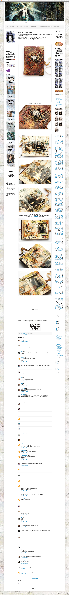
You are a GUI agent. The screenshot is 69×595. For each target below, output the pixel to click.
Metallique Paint (57, 244)
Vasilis (55, 302)
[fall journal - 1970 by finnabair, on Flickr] (35, 229)
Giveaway (56, 203)
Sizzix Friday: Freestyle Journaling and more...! (59, 348)
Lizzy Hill (22, 351)
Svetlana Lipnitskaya (58, 291)
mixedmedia (33, 334)
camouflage (56, 167)
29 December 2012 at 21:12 (24, 514)
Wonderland (57, 309)
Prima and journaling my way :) (59, 341)
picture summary (60, 267)
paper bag (57, 265)
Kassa (62, 221)
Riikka (60, 275)
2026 (56, 315)
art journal (59, 154)
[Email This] (28, 333)
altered (62, 141)
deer (55, 183)
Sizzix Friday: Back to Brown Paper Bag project (59, 339)
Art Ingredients (57, 153)
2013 (56, 330)
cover (60, 176)
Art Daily (59, 151)
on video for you (35, 216)
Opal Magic (59, 263)
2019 (56, 323)
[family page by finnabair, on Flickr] (35, 146)
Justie (21, 529)
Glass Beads (61, 203)
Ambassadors (56, 143)
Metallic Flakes (57, 242)
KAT (21, 417)
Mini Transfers (57, 249)
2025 (56, 316)
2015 (56, 328)
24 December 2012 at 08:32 (24, 465)
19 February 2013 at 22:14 (24, 568)
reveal (57, 274)
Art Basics (60, 150)
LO (62, 231)
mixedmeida (57, 253)
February (57, 368)
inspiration (25, 334)
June (57, 363)
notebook (60, 258)
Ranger (60, 271)
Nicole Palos (56, 258)
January (57, 369)
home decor (59, 209)
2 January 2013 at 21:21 (24, 526)
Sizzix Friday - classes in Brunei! (59, 353)
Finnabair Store (57, 197)
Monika (56, 255)
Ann (21, 364)
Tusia (55, 300)
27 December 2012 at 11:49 (24, 490)
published (58, 270)
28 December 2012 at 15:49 (24, 495)
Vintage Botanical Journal (59, 99)
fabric (60, 191)
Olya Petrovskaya (23, 555)
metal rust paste (59, 241)
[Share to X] (30, 333)
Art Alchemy (60, 149)
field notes (58, 193)
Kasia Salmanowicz (59, 221)
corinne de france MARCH (24, 455)
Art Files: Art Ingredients (53, 24)
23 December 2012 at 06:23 (24, 368)
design (60, 184)
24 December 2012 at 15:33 (24, 471)
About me (10, 24)
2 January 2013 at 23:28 (24, 533)
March (57, 367)
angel (21, 377)
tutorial (40, 334)
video (42, 334)
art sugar (58, 157)
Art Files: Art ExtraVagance (9, 26)
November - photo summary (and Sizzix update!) (59, 355)
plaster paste (57, 268)
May (57, 364)
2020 (56, 322)
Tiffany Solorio (61, 297)
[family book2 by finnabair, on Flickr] (35, 90)
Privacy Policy (7, 28)
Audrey (22, 383)
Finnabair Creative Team (34, 26)
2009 (56, 373)
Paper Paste (61, 265)
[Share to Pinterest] (31, 333)
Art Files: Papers (26, 26)
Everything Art (56, 191)
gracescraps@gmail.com (24, 498)
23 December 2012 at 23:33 (24, 447)
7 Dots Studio (58, 98)
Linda (55, 229)
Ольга (21, 462)
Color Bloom (59, 175)
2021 (56, 321)
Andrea (22, 484)
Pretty (21, 517)
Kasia (55, 220)
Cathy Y (22, 443)
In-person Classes (16, 24)
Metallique (56, 243)
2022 (56, 320)
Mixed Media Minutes (60, 250)
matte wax (57, 237)
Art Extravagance (58, 152)
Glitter (56, 205)
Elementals (59, 187)
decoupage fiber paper (58, 182)
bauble (55, 163)
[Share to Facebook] (31, 333)
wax (55, 307)
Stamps (58, 286)
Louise (57, 233)
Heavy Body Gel (58, 208)
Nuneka (56, 259)
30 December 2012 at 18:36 (24, 521)
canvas (56, 168)
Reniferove (56, 273)
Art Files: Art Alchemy (19, 26)
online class (57, 262)
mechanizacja (57, 239)
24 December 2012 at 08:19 (24, 459)
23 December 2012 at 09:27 (24, 385)
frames (57, 198)
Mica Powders (58, 246)
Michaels (56, 247)
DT (56, 186)
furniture (56, 199)
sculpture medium (58, 280)
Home (6, 24)
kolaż (60, 225)
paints (59, 264)
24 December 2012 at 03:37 (24, 452)
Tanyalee (57, 294)
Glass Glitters (58, 204)
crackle (56, 177)
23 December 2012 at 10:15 (24, 391)
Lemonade (60, 227)
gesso (61, 200)
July (57, 362)
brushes (60, 166)
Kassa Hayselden (58, 222)
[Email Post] (26, 333)
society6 (62, 283)
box (55, 166)
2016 (56, 327)
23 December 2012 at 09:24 (24, 380)
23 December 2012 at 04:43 (24, 354)
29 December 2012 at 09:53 (24, 507)
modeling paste (57, 254)
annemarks (22, 438)
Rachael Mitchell (23, 524)
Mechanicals (57, 238)
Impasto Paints (58, 211)
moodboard (60, 255)
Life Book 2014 (56, 228)
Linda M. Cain (22, 357)
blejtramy (60, 164)
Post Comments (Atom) (25, 580)
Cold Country (59, 173)
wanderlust (61, 304)
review (61, 274)
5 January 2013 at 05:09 (24, 552)
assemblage (56, 160)
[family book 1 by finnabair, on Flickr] (35, 60)
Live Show (58, 231)
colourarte (56, 176)
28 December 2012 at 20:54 (24, 502)
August (57, 361)
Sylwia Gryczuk (57, 292)
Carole (55, 169)
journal (27, 334)
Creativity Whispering (57, 180)
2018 (56, 324)
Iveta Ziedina (58, 214)
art (56, 149)
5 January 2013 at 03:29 (24, 543)
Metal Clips (59, 240)
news (60, 257)
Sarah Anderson (23, 433)
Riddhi (56, 275)
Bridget (22, 493)
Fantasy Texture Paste (59, 192)
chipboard (58, 170)
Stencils (61, 287)
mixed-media (29, 334)
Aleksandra (59, 140)
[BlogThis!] (29, 333)
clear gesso (59, 172)
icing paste (56, 210)
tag (62, 293)
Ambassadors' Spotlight (58, 144)
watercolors (59, 306)
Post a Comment (22, 575)
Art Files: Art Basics (45, 24)
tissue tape (60, 299)
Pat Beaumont (23, 407)
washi (55, 306)
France (61, 198)
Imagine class (61, 210)
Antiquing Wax (60, 148)
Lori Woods (61, 232)
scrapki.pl (61, 279)
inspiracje (22, 334)
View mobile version (35, 578)
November (57, 357)
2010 (56, 372)
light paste (60, 228)
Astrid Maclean (23, 394)
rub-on (59, 276)
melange (56, 240)
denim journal (59, 183)
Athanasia (22, 402)
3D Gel (58, 135)
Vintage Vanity (57, 304)
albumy (56, 140)
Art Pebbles (57, 155)
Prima (35, 334)
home (55, 209)
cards (60, 168)
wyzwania (56, 311)
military (57, 248)
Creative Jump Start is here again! (59, 346)
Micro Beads (60, 247)
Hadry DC (58, 207)
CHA (58, 169)
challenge (61, 169)
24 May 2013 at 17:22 (24, 573)
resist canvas (61, 273)
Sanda (60, 277)
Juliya (59, 218)
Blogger (36, 588)
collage (62, 174)
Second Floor (56, 281)
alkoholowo (56, 141)
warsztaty (60, 305)
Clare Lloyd (22, 422)
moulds (56, 256)
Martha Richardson (23, 450)
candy (60, 167)
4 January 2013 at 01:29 (24, 538)
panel (62, 264)
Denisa (56, 184)
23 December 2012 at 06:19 (24, 361)
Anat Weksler (57, 146)
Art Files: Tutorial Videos (55, 26)
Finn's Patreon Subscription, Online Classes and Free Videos (30, 24)
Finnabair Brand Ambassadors (45, 26)
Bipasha (58, 163)
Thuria (21, 479)
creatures (62, 180)
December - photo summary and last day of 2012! (59, 335)
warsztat (57, 305)
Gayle (59, 199)
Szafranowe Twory (57, 293)
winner (60, 307)
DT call (59, 186)
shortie (57, 282)
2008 (56, 374)
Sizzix (60, 282)
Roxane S (56, 276)
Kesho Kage (61, 224)
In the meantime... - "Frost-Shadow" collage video (58, 351)
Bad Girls (61, 162)
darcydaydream (23, 388)
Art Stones (61, 156)
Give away (59, 202)
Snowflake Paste (57, 283)
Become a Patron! (8, 49)
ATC (60, 160)
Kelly (55, 224)
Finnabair (56, 195)
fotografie (61, 197)
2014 (56, 329)
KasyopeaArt (56, 223)
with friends (61, 308)
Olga (59, 259)
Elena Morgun (57, 188)
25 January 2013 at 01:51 (24, 563)
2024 (56, 317)
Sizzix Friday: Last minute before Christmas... (58, 344)
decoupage (58, 181)
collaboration (56, 174)
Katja (60, 223)
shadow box (61, 281)
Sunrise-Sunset (59, 290)
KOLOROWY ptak (23, 560)
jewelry (59, 216)
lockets (57, 232)
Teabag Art (38, 334)
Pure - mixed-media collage (59, 337)
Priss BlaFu (58, 269)
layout (57, 227)
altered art (59, 142)
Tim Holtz (57, 298)
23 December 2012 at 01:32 (24, 341)
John (62, 216)
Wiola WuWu (56, 308)
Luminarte (61, 233)
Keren (58, 224)
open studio (56, 264)
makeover (57, 234)
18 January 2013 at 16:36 (24, 557)
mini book (61, 248)
